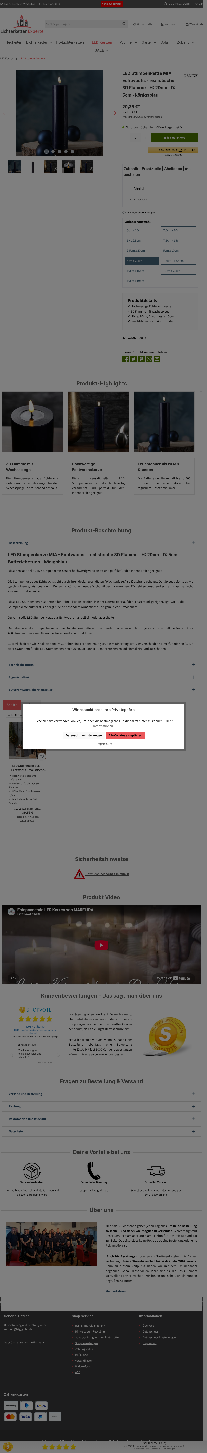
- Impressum (103, 743)
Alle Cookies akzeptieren (125, 735)
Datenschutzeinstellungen (84, 735)
